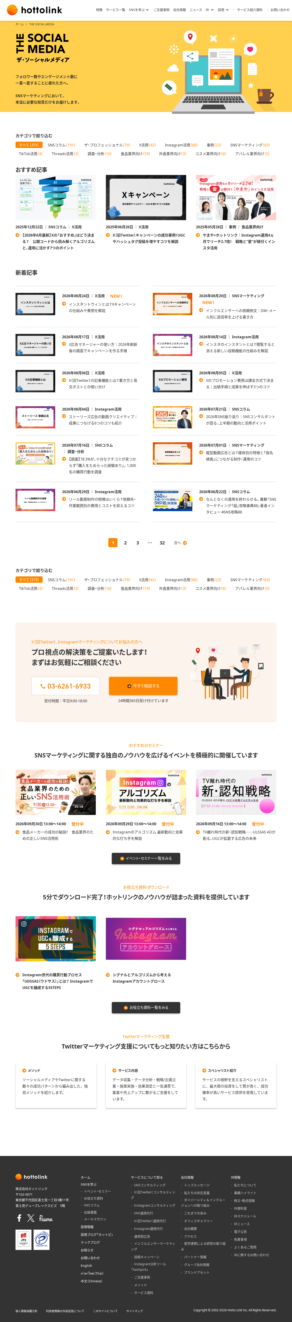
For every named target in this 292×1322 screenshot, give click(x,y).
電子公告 (240, 1231)
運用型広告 (142, 1236)
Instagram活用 (181, 145)
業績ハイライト (245, 1192)
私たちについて (245, 1185)
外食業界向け (173, 153)
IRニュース (242, 1223)
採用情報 (87, 1226)
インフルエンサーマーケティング (153, 1246)
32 (162, 542)
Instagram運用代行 (148, 1228)
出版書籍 (90, 1212)
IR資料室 (240, 1208)
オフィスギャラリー (198, 1220)
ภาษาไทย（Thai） (92, 1273)
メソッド (140, 1285)
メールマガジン (95, 1219)
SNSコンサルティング (150, 1185)
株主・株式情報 (244, 1200)
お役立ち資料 (93, 1198)
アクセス (190, 1236)
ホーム (20, 24)
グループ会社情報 (196, 1264)
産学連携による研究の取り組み (203, 1246)
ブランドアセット (197, 1272)
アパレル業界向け (252, 153)
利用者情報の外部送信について (65, 1311)
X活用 (147, 145)
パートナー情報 (195, 1256)
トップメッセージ (197, 1185)
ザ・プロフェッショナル (107, 145)
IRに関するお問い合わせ (251, 1254)
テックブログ (90, 1242)
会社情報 (187, 1177)
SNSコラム (62, 145)
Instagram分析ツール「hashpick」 (148, 1267)
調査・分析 (100, 153)
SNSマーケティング (250, 145)
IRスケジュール (245, 1216)
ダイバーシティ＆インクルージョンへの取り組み (203, 1202)
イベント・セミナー (97, 1191)
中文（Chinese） (92, 1281)
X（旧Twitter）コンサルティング (153, 1195)
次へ (177, 542)
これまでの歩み (195, 1213)
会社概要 (190, 1228)
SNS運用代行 (143, 1213)
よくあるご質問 (245, 1247)
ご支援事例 (142, 1277)
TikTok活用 (31, 153)
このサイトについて (105, 1311)
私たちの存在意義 (197, 1192)
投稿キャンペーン (146, 1256)
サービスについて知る (147, 1177)
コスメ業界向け (211, 153)
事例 (214, 145)
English (86, 1265)
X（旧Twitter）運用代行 (150, 1220)
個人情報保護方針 (26, 1311)
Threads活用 (65, 153)
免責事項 (240, 1239)
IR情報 (235, 1177)
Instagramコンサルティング (154, 1205)
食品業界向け (135, 153)
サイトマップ (134, 1311)
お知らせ (87, 1250)
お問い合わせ (90, 1257)
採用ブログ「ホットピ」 (97, 1234)
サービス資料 (143, 1292)
